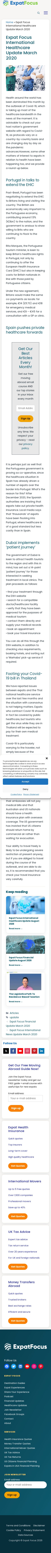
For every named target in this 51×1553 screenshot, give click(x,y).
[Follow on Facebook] (13, 1051)
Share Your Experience (16, 1392)
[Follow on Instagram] (27, 1051)
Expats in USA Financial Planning (22, 1465)
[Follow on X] (6, 1051)
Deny (25, 789)
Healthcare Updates (15, 1405)
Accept (25, 781)
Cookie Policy (16, 794)
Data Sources (25, 1535)
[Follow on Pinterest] (34, 1051)
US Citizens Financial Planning (20, 1461)
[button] (46, 758)
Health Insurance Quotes (18, 1439)
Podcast (8, 1396)
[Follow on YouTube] (20, 1051)
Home (9, 22)
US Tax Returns (12, 1457)
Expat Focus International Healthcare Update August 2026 (24, 921)
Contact (9, 1418)
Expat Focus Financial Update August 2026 (21, 959)
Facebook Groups (14, 1414)
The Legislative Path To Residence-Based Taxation (24, 995)
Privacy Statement (31, 794)
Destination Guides (14, 1383)
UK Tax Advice (12, 1452)
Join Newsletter (13, 1409)
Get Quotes (18, 1165)
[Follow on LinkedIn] (41, 1051)
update (14, 1017)
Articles (14, 1013)
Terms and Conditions (18, 1525)
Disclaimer (39, 1525)
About (7, 1423)
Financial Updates (14, 1401)
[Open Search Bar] (39, 13)
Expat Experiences (14, 1387)
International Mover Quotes (19, 1448)
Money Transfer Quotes (17, 1443)
